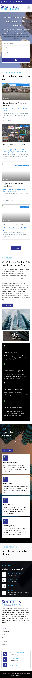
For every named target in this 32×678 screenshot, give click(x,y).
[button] (28, 7)
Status (5, 56)
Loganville (7, 220)
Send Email (12, 586)
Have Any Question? (15, 573)
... (8, 158)
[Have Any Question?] (4, 574)
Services (4, 638)
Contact (4, 644)
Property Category (9, 43)
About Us (4, 634)
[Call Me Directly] (4, 580)
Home (4, 628)
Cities (5, 47)
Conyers (6, 98)
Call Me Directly (13, 579)
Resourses (5, 641)
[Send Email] (4, 586)
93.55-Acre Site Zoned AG (13, 225)
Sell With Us (5, 631)
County (6, 52)
